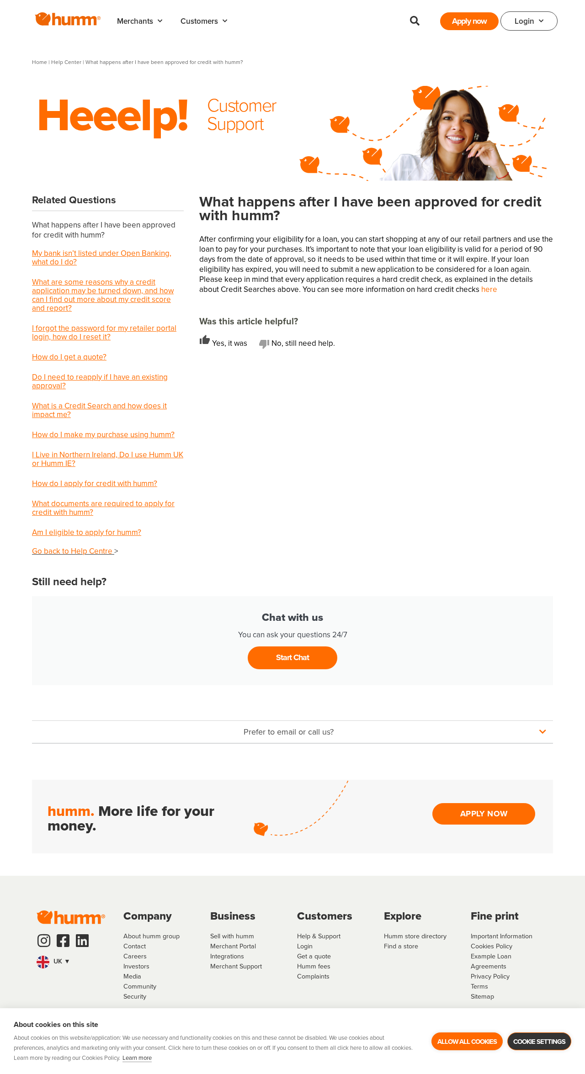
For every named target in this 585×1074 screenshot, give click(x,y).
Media (132, 976)
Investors (136, 966)
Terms (479, 986)
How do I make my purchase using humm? (103, 434)
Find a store (401, 946)
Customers (199, 21)
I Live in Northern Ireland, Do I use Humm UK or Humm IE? (107, 459)
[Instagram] (44, 940)
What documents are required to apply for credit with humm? (103, 508)
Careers (135, 956)
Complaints (313, 976)
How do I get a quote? (69, 356)
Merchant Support (236, 966)
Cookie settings (539, 1041)
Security (134, 996)
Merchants (135, 21)
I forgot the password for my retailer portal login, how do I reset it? (104, 332)
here (489, 289)
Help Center (67, 62)
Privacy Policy (490, 976)
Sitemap (482, 996)
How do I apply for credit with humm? (94, 483)
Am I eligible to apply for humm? (86, 532)
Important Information (501, 936)
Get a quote (314, 956)
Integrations (227, 956)
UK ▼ (61, 961)
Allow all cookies (467, 1041)
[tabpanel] (376, 365)
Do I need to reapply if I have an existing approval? (100, 381)
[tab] (229, 343)
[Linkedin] (82, 940)
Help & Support (318, 936)
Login (524, 21)
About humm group (151, 936)
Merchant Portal (233, 946)
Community (139, 986)
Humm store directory (415, 936)
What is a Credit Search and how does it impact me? (99, 410)
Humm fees (313, 966)
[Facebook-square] (63, 940)
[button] (414, 21)
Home (39, 62)
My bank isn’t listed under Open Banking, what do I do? (101, 257)
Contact (134, 946)
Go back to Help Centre (73, 550)
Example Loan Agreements (491, 961)
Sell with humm (232, 936)
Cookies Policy (491, 946)
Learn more (137, 1057)
